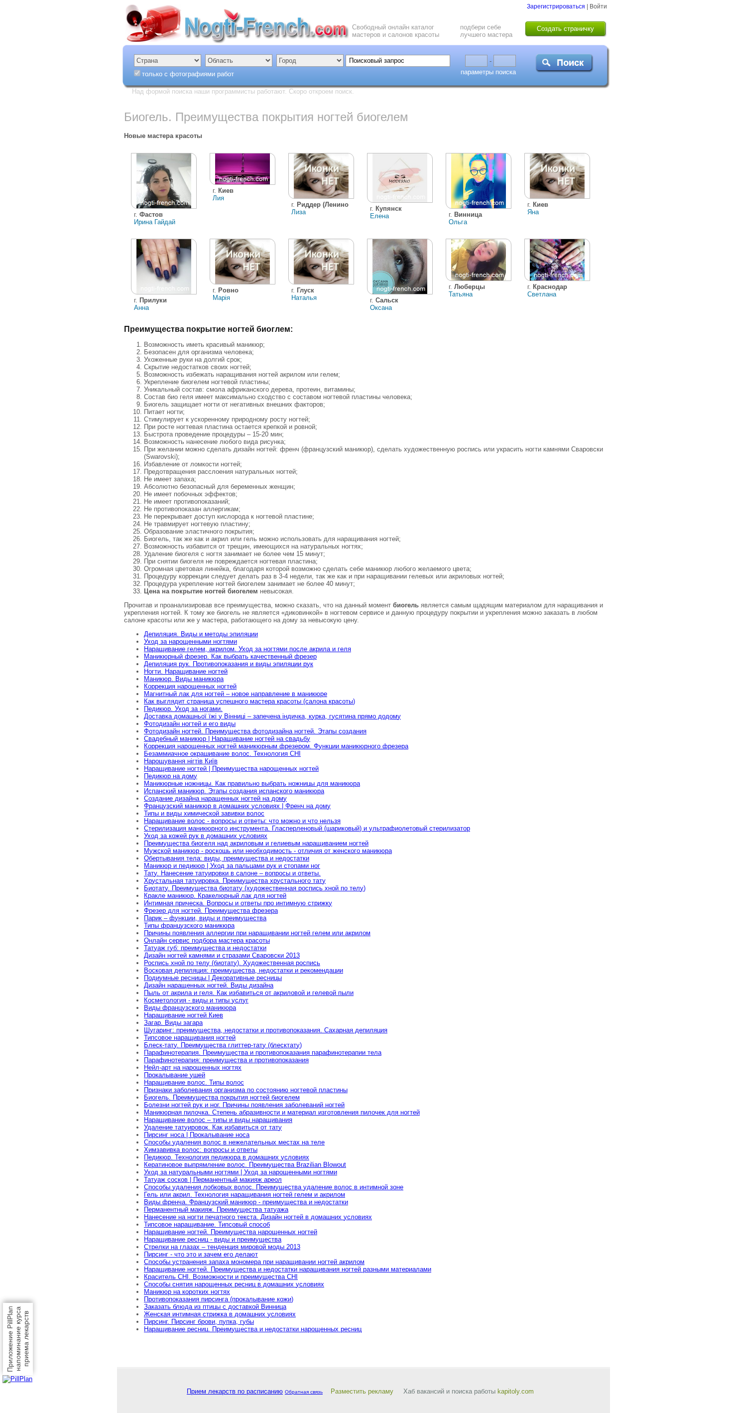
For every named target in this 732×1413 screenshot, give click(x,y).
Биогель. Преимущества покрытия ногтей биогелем (222, 1097)
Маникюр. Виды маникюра (184, 679)
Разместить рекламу (362, 1391)
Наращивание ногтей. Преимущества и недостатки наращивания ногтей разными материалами (287, 1269)
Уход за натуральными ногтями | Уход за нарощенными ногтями (240, 1172)
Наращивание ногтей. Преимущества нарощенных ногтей (230, 1232)
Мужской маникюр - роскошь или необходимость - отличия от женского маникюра (268, 850)
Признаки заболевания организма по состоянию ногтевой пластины (246, 1090)
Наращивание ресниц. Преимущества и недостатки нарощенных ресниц (253, 1329)
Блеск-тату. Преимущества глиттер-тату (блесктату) (223, 1045)
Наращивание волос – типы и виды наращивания (218, 1120)
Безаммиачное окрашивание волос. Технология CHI (222, 753)
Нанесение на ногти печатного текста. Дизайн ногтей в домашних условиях (258, 1217)
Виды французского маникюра (190, 1007)
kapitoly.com (515, 1391)
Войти (598, 6)
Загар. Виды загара (173, 1022)
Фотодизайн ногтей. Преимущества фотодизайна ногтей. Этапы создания (255, 731)
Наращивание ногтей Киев (183, 1015)
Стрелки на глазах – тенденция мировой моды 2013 (222, 1247)
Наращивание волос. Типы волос (194, 1082)
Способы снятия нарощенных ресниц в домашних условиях (234, 1284)
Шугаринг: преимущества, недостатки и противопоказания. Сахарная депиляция (265, 1030)
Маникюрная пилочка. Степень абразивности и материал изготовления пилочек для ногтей (282, 1112)
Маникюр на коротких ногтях (187, 1291)
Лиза (298, 212)
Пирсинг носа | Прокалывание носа (196, 1134)
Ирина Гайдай (154, 222)
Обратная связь (304, 1392)
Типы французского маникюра (189, 925)
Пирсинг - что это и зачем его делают (201, 1254)
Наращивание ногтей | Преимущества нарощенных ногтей (231, 768)
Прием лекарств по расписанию (235, 1391)
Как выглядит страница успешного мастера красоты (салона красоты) (249, 701)
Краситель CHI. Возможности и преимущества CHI (221, 1276)
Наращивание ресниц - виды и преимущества (212, 1239)
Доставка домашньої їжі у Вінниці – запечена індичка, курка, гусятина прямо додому (272, 716)
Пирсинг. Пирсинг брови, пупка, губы (199, 1321)
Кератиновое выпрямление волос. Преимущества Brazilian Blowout (245, 1164)
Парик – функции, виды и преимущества (205, 918)
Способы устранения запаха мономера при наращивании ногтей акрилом (254, 1262)
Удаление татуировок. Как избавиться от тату (213, 1127)
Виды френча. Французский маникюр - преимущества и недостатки (246, 1202)
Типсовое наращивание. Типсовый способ (207, 1224)
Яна (533, 212)
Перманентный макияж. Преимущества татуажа (216, 1209)
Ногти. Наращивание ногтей (186, 671)
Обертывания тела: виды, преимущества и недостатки (226, 858)
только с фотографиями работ (188, 74)
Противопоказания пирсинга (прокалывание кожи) (218, 1299)
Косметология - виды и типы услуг (196, 1000)
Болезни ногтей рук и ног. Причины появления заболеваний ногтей (244, 1105)
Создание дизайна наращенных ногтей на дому (215, 798)
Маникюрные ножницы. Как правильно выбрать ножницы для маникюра (252, 783)
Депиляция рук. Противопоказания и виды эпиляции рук (228, 664)
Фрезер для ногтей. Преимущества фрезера (211, 910)
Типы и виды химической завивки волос (204, 813)
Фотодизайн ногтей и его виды (190, 723)
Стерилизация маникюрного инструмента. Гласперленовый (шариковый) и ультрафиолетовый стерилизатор (307, 828)
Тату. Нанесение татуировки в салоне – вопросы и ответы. (232, 873)
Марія (221, 297)
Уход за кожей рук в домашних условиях (205, 836)
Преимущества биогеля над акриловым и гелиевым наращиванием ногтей (256, 843)
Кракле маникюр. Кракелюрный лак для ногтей (215, 895)
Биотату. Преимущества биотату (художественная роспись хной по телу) (255, 888)
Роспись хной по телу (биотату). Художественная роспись (232, 963)
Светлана (541, 294)
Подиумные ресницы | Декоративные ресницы (213, 978)
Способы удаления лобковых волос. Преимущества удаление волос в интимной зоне (273, 1187)
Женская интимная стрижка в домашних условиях (220, 1314)
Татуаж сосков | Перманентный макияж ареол (213, 1179)
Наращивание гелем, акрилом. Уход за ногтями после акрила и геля (247, 649)
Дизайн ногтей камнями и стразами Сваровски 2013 (222, 955)
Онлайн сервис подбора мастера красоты (207, 940)
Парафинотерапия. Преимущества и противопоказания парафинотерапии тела (262, 1052)
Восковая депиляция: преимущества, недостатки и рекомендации (243, 970)
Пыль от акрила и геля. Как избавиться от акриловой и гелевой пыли (249, 992)
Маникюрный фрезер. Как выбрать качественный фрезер (230, 656)
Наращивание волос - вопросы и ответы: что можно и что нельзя (242, 821)
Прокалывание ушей (174, 1075)
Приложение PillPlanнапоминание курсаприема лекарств (18, 1339)
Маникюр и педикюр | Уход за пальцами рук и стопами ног (232, 865)
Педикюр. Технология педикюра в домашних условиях (226, 1157)
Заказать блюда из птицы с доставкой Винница (215, 1306)
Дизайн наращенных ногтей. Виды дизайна (208, 985)
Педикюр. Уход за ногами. (183, 708)
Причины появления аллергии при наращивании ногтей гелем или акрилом (257, 933)
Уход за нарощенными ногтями (190, 641)
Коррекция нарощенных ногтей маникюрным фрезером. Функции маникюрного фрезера (276, 746)
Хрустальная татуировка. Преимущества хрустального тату (235, 880)
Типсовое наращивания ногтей (190, 1037)
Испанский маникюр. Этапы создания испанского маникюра (234, 791)
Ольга (458, 222)
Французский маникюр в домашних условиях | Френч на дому (237, 806)
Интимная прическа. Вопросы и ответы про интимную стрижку (238, 903)
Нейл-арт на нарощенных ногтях (193, 1067)
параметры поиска (488, 72)
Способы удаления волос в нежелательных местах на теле (234, 1142)
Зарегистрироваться (556, 6)
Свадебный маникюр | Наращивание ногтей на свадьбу (227, 738)
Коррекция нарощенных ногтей (190, 686)
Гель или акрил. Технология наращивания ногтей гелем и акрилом (244, 1194)
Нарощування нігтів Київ (181, 761)
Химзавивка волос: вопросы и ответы (200, 1149)
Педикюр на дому (170, 776)
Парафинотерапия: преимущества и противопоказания (226, 1060)
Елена (379, 216)
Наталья (304, 297)
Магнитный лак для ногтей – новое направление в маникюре (235, 694)
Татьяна (461, 294)
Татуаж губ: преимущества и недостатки (205, 948)
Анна (141, 307)
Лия (218, 198)
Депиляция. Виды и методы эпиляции (201, 634)
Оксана (381, 307)
